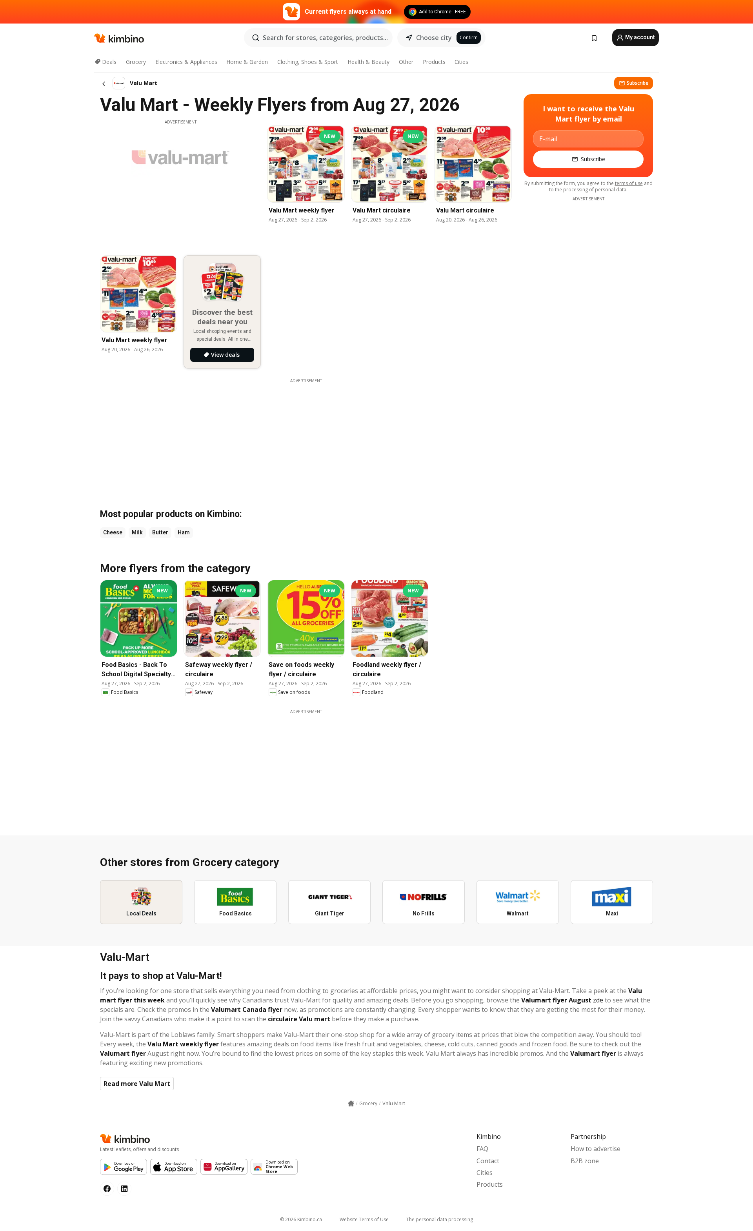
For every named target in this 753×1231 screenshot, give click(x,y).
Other (406, 61)
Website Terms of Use (364, 1219)
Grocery (136, 61)
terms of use (629, 183)
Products (434, 61)
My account (639, 37)
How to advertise (595, 1148)
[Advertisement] (588, 319)
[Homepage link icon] (351, 1103)
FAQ (482, 1148)
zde (598, 1000)
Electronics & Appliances (186, 61)
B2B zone (585, 1161)
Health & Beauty (368, 61)
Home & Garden (247, 61)
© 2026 (301, 1219)
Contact (488, 1161)
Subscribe (637, 83)
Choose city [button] (434, 37)
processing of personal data (594, 189)
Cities (461, 61)
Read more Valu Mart (137, 1083)
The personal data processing (439, 1219)
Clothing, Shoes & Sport (307, 61)
